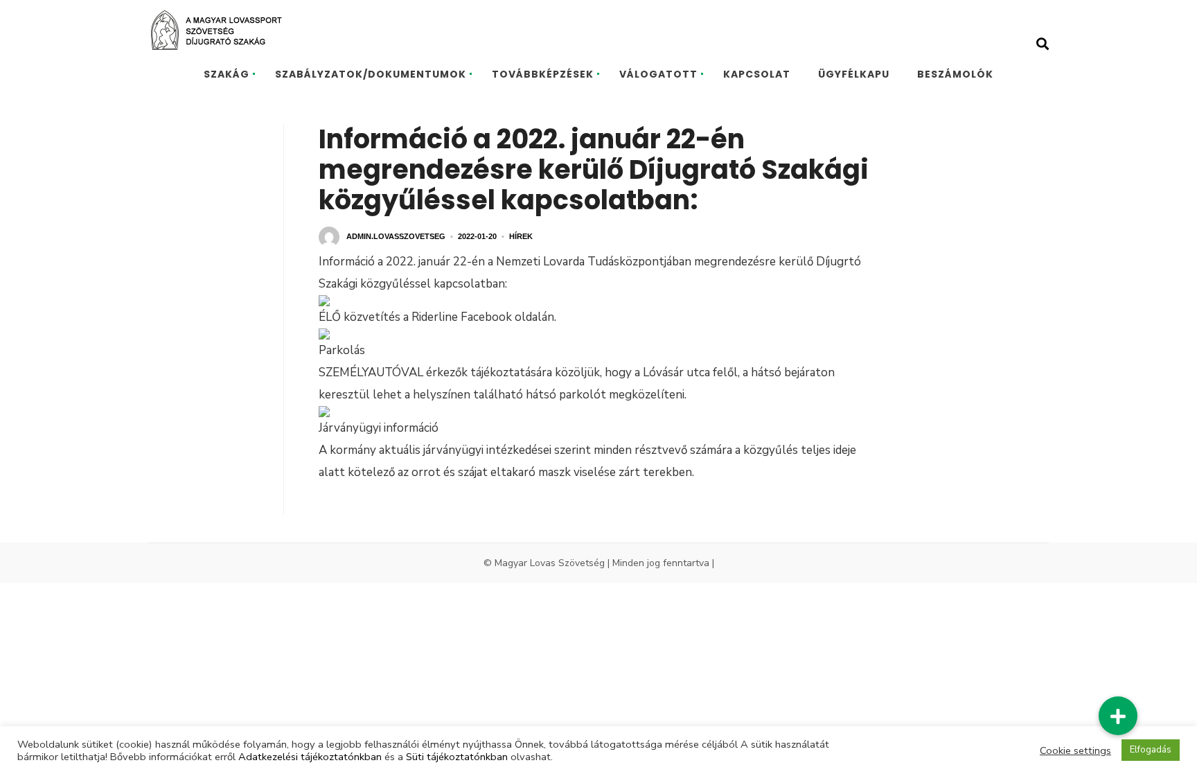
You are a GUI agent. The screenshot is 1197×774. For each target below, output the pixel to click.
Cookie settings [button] (1075, 750)
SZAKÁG (226, 74)
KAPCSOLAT (756, 74)
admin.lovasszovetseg (395, 236)
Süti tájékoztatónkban (457, 757)
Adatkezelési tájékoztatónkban (310, 757)
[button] (1118, 715)
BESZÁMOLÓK (955, 74)
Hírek (521, 236)
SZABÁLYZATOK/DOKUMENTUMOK (370, 74)
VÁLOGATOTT (658, 74)
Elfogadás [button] (1150, 750)
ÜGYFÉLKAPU (853, 74)
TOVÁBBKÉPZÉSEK (543, 74)
